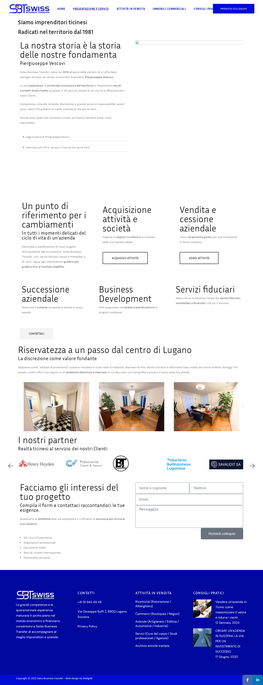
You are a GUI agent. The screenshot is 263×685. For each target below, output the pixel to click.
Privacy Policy (87, 626)
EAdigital (87, 678)
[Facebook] (247, 680)
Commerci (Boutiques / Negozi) (157, 614)
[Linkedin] (258, 680)
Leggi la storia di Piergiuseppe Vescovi (47, 136)
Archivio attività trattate (152, 646)
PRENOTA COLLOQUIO (233, 8)
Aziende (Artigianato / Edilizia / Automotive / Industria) (157, 623)
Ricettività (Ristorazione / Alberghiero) (153, 604)
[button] (74, 137)
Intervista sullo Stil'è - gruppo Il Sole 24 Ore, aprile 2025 (57, 147)
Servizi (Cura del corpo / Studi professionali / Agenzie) (156, 636)
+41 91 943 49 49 (89, 602)
